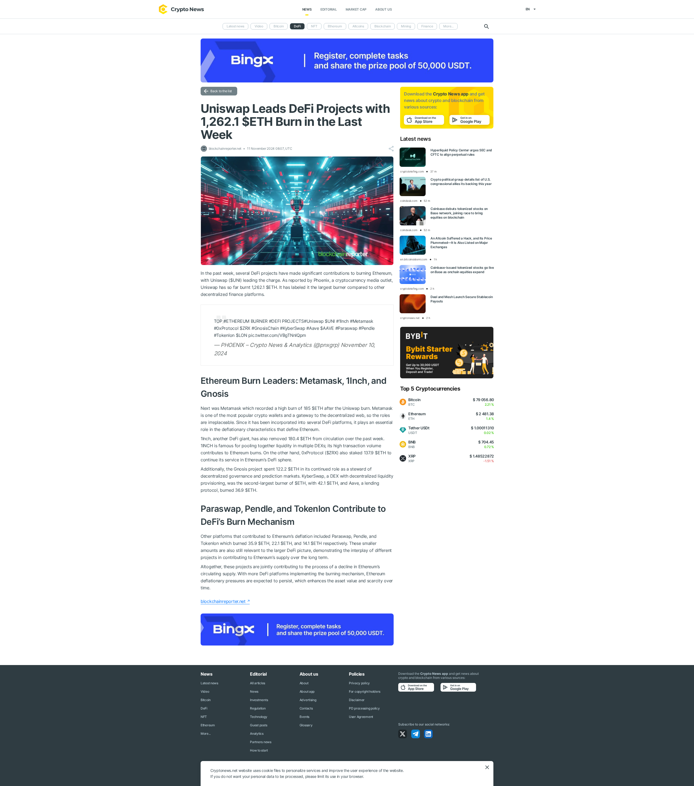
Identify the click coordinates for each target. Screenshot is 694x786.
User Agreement (361, 717)
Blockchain (382, 26)
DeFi (204, 708)
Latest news (235, 26)
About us (383, 9)
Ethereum (335, 26)
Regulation (257, 708)
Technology (258, 717)
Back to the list (221, 91)
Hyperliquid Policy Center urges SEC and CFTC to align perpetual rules (461, 152)
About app (307, 691)
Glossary (306, 725)
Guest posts (258, 725)
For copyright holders (364, 691)
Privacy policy (359, 683)
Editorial (328, 9)
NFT (314, 26)
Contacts (306, 708)
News (307, 9)
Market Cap (356, 9)
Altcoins (358, 26)
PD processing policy (364, 708)
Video (259, 26)
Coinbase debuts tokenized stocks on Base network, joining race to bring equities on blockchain (459, 213)
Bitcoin (279, 26)
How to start (259, 750)
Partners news (260, 742)
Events (304, 717)
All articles (257, 683)
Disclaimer (357, 700)
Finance (427, 26)
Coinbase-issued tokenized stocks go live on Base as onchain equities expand (462, 270)
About (304, 683)
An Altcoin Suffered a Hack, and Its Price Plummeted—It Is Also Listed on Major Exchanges (461, 242)
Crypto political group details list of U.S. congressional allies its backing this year (460, 181)
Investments (259, 700)
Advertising (308, 700)
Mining (406, 26)
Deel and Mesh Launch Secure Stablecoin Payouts (461, 299)
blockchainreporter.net (223, 601)
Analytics (256, 733)
